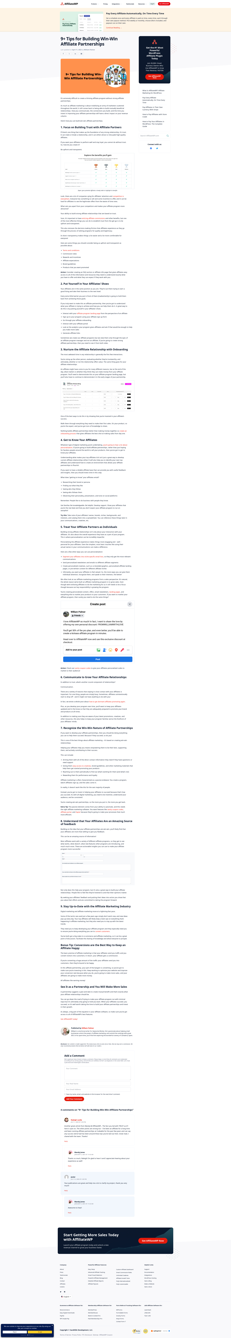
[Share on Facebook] (63, 53)
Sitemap (95, 1335)
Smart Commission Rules (124, 1272)
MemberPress (92, 1310)
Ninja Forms (120, 1319)
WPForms (119, 1310)
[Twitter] (157, 148)
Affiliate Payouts (93, 1284)
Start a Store (148, 1287)
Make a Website (149, 1284)
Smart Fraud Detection (95, 1275)
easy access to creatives (82, 766)
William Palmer (89, 50)
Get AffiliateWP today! (69, 1019)
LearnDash (147, 1310)
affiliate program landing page (88, 313)
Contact (62, 1281)
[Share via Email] (81, 53)
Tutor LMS (147, 1316)
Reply (66, 1141)
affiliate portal (66, 812)
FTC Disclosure (87, 1335)
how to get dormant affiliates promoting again (107, 701)
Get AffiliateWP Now (154, 77)
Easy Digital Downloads (67, 1313)
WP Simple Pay (64, 1319)
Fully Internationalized (123, 1281)
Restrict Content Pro (94, 1316)
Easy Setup (91, 1269)
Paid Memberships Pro (95, 1319)
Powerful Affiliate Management (97, 1278)
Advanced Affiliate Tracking (96, 1272)
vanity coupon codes (83, 668)
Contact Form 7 (121, 1321)
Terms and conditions (71, 250)
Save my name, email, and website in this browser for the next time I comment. (93, 1094)
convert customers (102, 931)
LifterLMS (147, 1313)
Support (146, 1269)
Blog (61, 1278)
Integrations (148, 1275)
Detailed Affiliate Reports (95, 1281)
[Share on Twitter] (69, 53)
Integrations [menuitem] (116, 4)
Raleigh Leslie (76, 1120)
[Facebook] (151, 148)
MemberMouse (93, 1313)
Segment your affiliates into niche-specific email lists (83, 556)
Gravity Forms (120, 1316)
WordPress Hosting (150, 1278)
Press (61, 1272)
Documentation (149, 1272)
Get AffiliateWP (164, 4)
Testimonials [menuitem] (130, 4)
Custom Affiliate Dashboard (124, 1269)
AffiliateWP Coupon (105, 1335)
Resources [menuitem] (141, 4)
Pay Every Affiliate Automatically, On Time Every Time (153, 100)
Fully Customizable (122, 1284)
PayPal (62, 1316)
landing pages (114, 592)
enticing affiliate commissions (93, 218)
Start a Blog (148, 1281)
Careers (62, 1287)
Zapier (78, 812)
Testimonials (64, 1275)
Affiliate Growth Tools (123, 1278)
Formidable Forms (122, 1313)
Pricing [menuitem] (105, 4)
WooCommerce (65, 1310)
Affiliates (62, 1284)
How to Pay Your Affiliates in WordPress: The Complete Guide (153, 123)
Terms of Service (65, 1335)
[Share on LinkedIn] (75, 53)
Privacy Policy (76, 1335)
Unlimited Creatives (122, 1275)
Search (168, 135)
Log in (152, 4)
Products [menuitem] (94, 4)
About (62, 1269)
